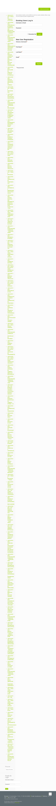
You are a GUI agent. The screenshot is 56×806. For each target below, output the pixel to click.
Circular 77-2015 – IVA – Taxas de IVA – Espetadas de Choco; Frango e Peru (10, 748)
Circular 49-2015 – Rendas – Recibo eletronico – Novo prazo (10, 518)
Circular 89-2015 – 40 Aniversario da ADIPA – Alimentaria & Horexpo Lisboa (10, 114)
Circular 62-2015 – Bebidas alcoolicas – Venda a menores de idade (10, 632)
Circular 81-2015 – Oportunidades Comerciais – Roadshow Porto (11, 38)
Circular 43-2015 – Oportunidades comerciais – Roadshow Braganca (11, 469)
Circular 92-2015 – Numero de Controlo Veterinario (10, 137)
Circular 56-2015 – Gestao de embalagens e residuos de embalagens (11, 583)
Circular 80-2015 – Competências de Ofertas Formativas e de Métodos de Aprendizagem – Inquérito (11, 28)
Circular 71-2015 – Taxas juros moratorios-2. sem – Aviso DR (11, 702)
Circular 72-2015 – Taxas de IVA (10, 709)
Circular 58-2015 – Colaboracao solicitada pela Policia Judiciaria (11, 601)
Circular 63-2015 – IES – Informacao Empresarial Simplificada (11, 641)
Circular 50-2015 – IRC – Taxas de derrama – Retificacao (10, 527)
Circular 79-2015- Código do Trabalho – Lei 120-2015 (10, 18)
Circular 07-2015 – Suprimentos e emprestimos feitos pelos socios (11, 189)
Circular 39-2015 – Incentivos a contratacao (11, 448)
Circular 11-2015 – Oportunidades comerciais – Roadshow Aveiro (11, 229)
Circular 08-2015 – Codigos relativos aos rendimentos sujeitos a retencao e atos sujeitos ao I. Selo (11, 202)
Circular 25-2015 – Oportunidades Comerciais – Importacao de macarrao (11, 334)
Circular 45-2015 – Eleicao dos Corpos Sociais (10, 484)
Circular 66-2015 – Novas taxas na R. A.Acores (10, 664)
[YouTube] (46, 804)
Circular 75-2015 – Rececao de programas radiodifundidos (11, 730)
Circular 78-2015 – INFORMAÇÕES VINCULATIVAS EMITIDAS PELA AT (11, 757)
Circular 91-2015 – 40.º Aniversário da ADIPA (10, 130)
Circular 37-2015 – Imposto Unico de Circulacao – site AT (10, 435)
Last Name (19, 52)
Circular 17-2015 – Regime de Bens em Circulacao (10, 276)
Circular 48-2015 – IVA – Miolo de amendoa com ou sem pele (10, 509)
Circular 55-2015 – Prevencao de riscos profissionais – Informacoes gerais (11, 573)
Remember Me (32, 34)
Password (18, 28)
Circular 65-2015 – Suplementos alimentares (11, 657)
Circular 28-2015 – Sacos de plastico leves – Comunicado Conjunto (11, 360)
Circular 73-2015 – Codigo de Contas (10, 714)
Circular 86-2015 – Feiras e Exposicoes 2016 (10, 89)
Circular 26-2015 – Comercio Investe (10, 342)
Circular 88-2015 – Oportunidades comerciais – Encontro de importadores (11, 104)
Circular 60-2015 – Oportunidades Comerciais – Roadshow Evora (11, 617)
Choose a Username (21, 41)
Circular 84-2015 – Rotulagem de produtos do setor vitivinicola (10, 71)
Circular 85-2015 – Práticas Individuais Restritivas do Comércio (10, 81)
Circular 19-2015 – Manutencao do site (11, 290)
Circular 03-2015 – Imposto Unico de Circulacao (10, 166)
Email (17, 57)
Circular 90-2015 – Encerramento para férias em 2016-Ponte (11, 123)
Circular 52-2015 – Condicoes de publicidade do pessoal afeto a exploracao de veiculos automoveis (10, 546)
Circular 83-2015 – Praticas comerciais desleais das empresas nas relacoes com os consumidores (11, 59)
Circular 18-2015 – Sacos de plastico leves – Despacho (10, 283)
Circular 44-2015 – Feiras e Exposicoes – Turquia (10, 477)
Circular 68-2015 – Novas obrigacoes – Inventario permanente (10, 681)
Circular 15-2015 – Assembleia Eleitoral (10, 260)
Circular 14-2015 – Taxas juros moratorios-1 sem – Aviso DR (11, 253)
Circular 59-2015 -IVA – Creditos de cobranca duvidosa (10, 609)
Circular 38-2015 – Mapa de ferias (10, 442)
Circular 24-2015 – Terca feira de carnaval (10, 325)
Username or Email (21, 22)
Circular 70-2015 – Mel (10, 696)
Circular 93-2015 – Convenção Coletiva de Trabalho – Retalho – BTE (10, 145)
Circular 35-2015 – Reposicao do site (10, 421)
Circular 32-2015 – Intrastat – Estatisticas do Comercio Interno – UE (11, 399)
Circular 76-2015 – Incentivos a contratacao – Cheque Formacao (11, 738)
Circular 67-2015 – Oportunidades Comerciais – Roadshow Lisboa (11, 672)
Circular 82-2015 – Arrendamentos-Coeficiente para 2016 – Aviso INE (11, 47)
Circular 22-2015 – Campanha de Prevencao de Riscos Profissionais (11, 309)
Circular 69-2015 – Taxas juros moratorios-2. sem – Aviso (11, 690)
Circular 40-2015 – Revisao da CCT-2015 (10, 454)
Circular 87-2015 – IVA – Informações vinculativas (11, 96)
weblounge (17, 802)
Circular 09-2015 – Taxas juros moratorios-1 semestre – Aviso (11, 213)
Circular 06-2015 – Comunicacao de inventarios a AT (11, 180)
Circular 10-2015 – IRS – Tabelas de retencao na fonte (10, 221)
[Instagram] (49, 804)
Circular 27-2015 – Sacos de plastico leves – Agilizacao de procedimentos (11, 350)
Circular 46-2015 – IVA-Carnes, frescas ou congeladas (10, 492)
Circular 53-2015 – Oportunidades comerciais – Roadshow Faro (11, 557)
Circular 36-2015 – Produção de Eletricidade (11, 428)
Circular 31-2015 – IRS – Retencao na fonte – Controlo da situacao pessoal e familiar (10, 389)
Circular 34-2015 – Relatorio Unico (10, 415)
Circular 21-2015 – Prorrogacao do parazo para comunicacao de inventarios (11, 298)
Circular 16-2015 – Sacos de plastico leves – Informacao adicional (10, 268)
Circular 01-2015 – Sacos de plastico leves (10, 153)
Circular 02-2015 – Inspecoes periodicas (10, 159)
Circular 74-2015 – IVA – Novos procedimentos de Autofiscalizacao (11, 722)
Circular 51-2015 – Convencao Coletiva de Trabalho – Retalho (10, 535)
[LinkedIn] (47, 804)
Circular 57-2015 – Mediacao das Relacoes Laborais (10, 593)
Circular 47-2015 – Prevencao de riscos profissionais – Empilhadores (11, 500)
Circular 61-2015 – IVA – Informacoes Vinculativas (11, 624)
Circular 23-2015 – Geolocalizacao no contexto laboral (11, 318)
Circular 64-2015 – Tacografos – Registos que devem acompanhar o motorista (11, 649)
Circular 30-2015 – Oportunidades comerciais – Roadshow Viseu (11, 379)
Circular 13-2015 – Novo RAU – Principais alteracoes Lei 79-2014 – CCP (10, 244)
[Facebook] (44, 804)
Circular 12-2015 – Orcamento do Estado (10, 236)
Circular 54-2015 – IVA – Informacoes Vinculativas (11, 564)
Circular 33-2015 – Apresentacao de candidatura (11, 408)
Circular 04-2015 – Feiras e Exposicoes (10, 172)
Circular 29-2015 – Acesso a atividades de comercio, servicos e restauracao (11, 370)
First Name (19, 47)
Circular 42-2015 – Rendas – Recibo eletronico (10, 461)
